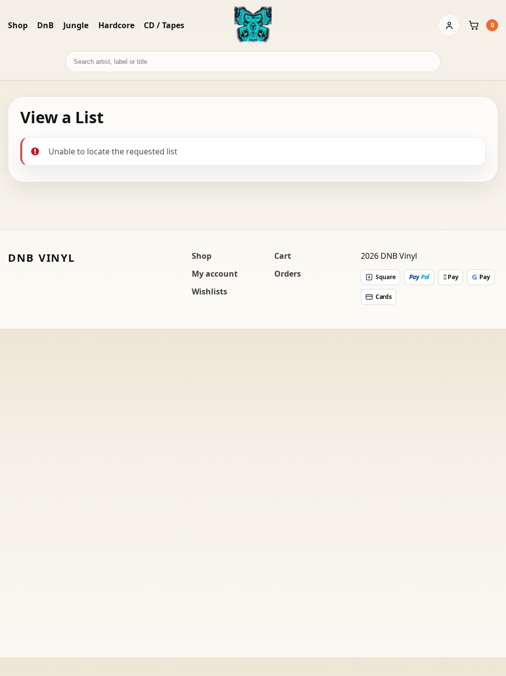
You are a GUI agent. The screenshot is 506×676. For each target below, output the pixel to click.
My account (215, 273)
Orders (287, 273)
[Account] (449, 25)
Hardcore (116, 25)
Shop (18, 25)
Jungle (75, 25)
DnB (45, 25)
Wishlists (209, 291)
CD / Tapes (164, 25)
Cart (282, 255)
